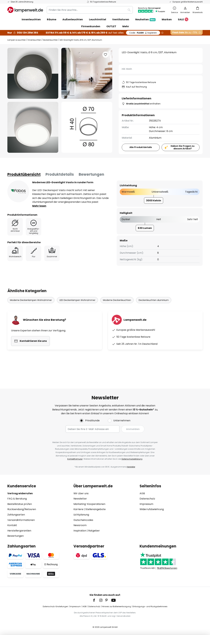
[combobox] (90, 9)
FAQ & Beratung (17, 498)
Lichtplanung (81, 514)
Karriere (78, 509)
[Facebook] (96, 600)
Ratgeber (94, 530)
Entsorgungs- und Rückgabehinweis (150, 606)
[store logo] (25, 10)
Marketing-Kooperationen (89, 504)
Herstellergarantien (19, 530)
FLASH (143, 32)
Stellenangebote (95, 509)
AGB (142, 493)
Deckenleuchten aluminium (154, 300)
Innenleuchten (34, 40)
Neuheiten (145, 19)
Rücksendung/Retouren (21, 509)
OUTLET (111, 26)
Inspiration (79, 530)
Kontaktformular (75, 459)
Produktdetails (60, 174)
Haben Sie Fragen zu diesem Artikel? (182, 147)
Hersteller (131, 466)
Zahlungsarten (16, 514)
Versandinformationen (21, 520)
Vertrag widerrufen (20, 493)
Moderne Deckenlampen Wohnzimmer (31, 300)
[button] (32, 127)
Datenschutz (147, 498)
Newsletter (80, 498)
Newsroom (80, 525)
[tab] (24, 174)
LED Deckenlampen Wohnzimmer (77, 300)
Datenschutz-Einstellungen (55, 606)
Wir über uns (81, 493)
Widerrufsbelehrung (152, 509)
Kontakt (12, 525)
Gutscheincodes (83, 520)
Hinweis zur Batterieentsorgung (116, 606)
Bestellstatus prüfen (19, 504)
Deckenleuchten (50, 40)
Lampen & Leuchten (16, 40)
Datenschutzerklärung (132, 459)
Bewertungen (91, 174)
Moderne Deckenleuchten (117, 300)
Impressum (146, 504)
